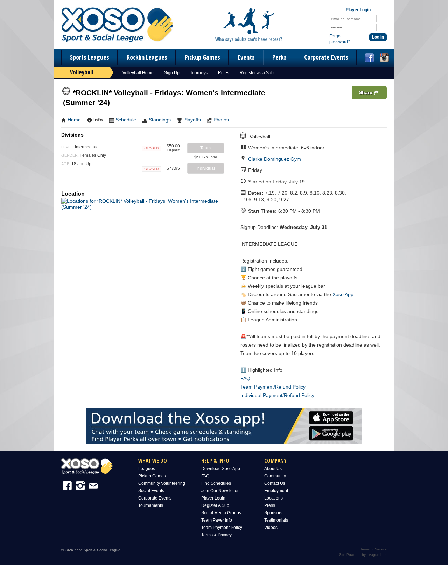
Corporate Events (326, 57)
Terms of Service (373, 549)
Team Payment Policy (221, 527)
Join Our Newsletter (220, 490)
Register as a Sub (257, 72)
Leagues (146, 468)
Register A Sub (215, 505)
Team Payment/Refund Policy (273, 387)
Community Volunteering (161, 483)
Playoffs (192, 120)
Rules (223, 72)
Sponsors (273, 512)
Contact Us (274, 483)
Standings (160, 120)
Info (98, 120)
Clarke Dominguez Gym (274, 159)
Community (275, 476)
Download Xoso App (220, 468)
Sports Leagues (89, 57)
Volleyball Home (138, 72)
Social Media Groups (221, 512)
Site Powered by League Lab (363, 555)
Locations (273, 498)
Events (246, 57)
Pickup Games (202, 57)
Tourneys (199, 72)
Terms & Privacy (216, 534)
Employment (276, 490)
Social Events (151, 490)
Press (269, 505)
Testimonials (276, 520)
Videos (271, 527)
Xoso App (343, 294)
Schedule (125, 120)
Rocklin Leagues (147, 57)
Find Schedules (216, 483)
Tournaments (150, 505)
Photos (221, 120)
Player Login (213, 498)
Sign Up (172, 72)
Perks (279, 57)
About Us (273, 468)
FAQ (245, 378)
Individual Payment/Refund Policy (277, 395)
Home (74, 120)
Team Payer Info (216, 520)
